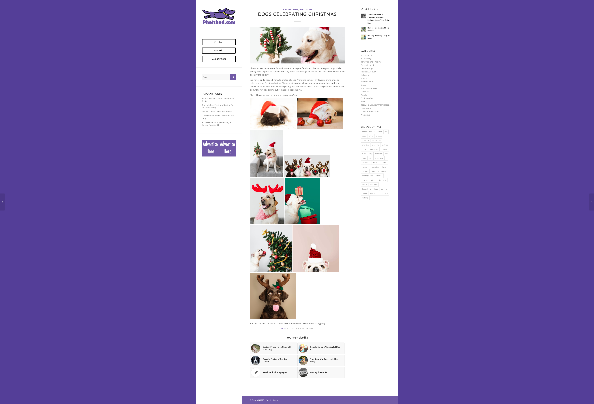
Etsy (370, 153)
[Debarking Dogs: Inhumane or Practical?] (591, 202)
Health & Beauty (368, 71)
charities (365, 145)
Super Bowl (366, 189)
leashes (365, 171)
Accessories (366, 55)
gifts (370, 158)
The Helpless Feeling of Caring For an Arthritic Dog (218, 106)
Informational (367, 81)
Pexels (295, 9)
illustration (375, 167)
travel (364, 193)
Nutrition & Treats (369, 88)
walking (365, 198)
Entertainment (367, 65)
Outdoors (365, 91)
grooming (379, 158)
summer (373, 184)
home (383, 162)
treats (372, 193)
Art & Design (366, 58)
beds (364, 136)
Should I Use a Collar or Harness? (217, 111)
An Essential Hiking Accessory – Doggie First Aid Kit (216, 123)
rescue (365, 180)
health (376, 162)
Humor (364, 78)
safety (373, 180)
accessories (367, 131)
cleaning (375, 145)
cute (298, 328)
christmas (291, 328)
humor (365, 167)
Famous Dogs (367, 68)
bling (371, 136)
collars (364, 149)
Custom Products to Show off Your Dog (218, 117)
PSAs (363, 101)
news (373, 171)
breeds (379, 136)
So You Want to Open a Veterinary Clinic (218, 99)
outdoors (382, 171)
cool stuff (374, 149)
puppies (379, 175)
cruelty (384, 149)
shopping (382, 180)
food (364, 158)
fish (386, 153)
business (365, 140)
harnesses (366, 162)
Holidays (287, 9)
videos (385, 193)
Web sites (365, 114)
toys (376, 189)
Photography (305, 9)
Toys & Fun (366, 108)
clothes (385, 145)
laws (384, 167)
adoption (378, 131)
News (363, 85)
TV (378, 193)
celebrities (376, 140)
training (384, 189)
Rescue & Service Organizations (376, 104)
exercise (378, 153)
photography (308, 328)
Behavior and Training (371, 61)
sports (364, 184)
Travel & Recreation (370, 111)
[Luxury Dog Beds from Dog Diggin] (2, 202)
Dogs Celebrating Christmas (297, 14)
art (386, 131)
